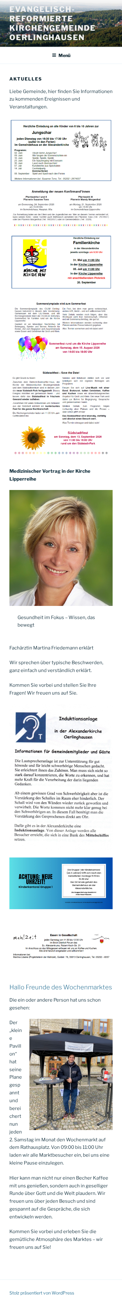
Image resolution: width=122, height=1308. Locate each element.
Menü (64, 55)
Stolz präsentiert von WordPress (41, 1292)
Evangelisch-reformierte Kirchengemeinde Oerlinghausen (52, 23)
